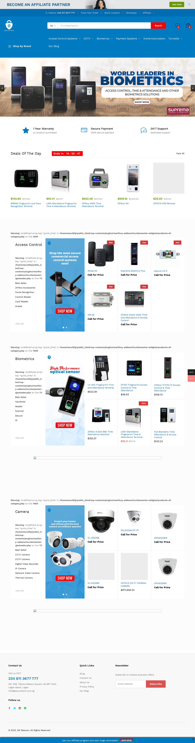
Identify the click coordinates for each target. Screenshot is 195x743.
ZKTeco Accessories (25, 288)
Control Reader (23, 297)
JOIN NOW (126, 740)
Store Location (112, 13)
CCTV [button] (87, 38)
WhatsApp (131, 13)
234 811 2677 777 (66, 13)
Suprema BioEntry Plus (133, 271)
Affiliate (147, 13)
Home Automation (154, 38)
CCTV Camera (22, 555)
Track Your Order (89, 13)
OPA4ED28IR (160, 538)
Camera (22, 511)
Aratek (18, 306)
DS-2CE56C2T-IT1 (130, 530)
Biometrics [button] (103, 38)
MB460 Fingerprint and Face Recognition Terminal (26, 204)
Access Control (28, 244)
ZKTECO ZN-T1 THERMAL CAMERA (133, 584)
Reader (19, 406)
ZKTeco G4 (123, 203)
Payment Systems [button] (126, 38)
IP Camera (20, 568)
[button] (18, 191)
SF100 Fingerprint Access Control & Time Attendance (134, 387)
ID (16, 420)
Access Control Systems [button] (63, 38)
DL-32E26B (93, 538)
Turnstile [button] (173, 38)
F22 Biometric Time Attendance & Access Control (165, 434)
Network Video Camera (27, 573)
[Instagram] (19, 708)
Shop (82, 673)
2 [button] (66, 327)
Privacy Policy (87, 686)
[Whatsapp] (25, 708)
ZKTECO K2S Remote (164, 203)
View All (180, 153)
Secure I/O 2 (160, 271)
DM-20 (91, 314)
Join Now (177, 4)
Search (158, 25)
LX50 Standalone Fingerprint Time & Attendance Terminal (61, 204)
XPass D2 (92, 271)
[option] (26, 185)
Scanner (19, 411)
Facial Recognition (24, 292)
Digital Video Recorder (27, 564)
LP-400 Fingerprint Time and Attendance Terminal (101, 386)
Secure (19, 416)
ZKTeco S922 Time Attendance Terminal (93, 204)
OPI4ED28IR (160, 583)
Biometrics (24, 359)
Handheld (20, 402)
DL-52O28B (93, 583)
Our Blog (54, 46)
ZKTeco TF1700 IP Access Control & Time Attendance (167, 388)
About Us (84, 682)
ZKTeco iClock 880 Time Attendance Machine (100, 433)
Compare (34, 191)
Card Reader (21, 301)
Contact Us (85, 678)
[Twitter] (14, 708)
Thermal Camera (24, 578)
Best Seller (21, 283)
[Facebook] (9, 708)
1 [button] (63, 327)
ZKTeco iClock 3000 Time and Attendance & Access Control (134, 317)
